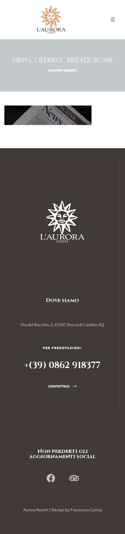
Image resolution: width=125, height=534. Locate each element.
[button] (62, 386)
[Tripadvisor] (74, 478)
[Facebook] (51, 478)
